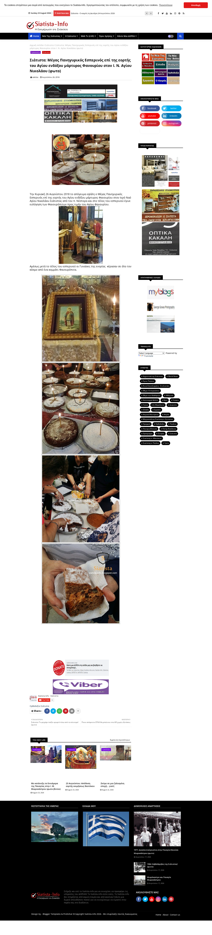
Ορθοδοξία (35, 52)
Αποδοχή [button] (195, 5)
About (165, 914)
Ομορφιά (146, 424)
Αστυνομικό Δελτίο (150, 400)
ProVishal (67, 914)
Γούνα (145, 405)
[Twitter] (53, 711)
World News (173, 376)
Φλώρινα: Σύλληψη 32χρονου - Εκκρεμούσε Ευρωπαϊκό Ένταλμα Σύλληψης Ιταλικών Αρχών (110, 13)
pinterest (152, 123)
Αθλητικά (169, 395)
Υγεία (166, 443)
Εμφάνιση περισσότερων (120, 740)
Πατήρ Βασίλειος (169, 429)
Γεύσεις (176, 400)
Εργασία (157, 409)
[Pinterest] (65, 711)
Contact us (175, 914)
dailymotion (150, 130)
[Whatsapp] (59, 711)
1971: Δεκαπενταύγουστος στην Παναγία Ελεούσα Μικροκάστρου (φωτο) (156, 851)
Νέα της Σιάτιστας (51, 36)
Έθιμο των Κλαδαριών (151, 395)
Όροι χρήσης (105, 36)
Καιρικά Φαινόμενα (150, 414)
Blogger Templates (52, 914)
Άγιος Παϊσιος (148, 381)
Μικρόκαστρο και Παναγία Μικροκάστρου (159, 878)
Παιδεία (173, 424)
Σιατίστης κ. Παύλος (151, 443)
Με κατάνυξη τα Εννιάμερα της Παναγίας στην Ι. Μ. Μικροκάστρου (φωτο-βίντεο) (46, 786)
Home (36, 36)
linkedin (173, 115)
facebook (152, 108)
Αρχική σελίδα (36, 45)
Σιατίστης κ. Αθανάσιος (152, 438)
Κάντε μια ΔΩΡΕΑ (126, 36)
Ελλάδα (146, 409)
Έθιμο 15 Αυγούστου (151, 390)
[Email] (72, 711)
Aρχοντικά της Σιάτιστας (153, 376)
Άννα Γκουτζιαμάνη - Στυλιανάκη (156, 386)
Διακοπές (173, 405)
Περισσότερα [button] (165, 5)
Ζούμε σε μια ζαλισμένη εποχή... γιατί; (112, 785)
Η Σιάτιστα (70, 36)
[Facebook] (47, 711)
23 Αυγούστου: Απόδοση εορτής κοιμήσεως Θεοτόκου (80, 785)
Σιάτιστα (49, 45)
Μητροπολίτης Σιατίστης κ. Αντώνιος (158, 419)
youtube (152, 115)
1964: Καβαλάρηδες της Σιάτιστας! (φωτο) (162, 865)
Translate (148, 356)
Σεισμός (161, 433)
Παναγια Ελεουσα (150, 429)
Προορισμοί (147, 433)
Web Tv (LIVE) (87, 36)
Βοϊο (165, 400)
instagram (173, 123)
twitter (173, 108)
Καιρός (166, 414)
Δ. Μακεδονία (158, 405)
